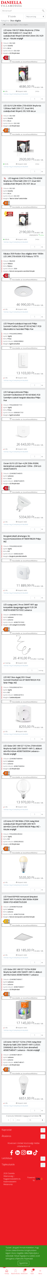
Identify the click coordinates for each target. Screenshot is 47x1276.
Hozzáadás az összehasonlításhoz (24, 61)
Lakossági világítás (12, 25)
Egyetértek (23, 1263)
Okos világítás (23, 25)
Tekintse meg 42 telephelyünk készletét (15, 94)
